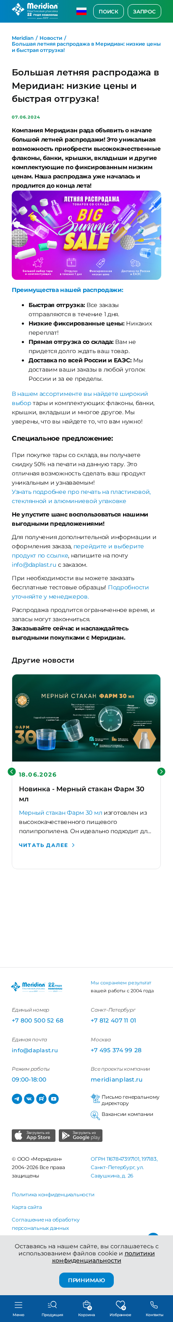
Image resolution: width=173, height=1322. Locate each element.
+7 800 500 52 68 (37, 1020)
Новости (50, 38)
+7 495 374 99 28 (116, 1050)
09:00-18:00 (29, 1079)
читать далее (43, 845)
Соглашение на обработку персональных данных (45, 1223)
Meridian (23, 38)
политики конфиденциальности (103, 1257)
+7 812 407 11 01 (113, 1020)
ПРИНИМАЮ (86, 1280)
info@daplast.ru (34, 564)
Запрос (144, 11)
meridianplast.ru (116, 1079)
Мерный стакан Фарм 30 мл (60, 812)
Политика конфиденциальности (53, 1194)
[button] (11, 771)
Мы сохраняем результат (121, 983)
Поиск (108, 11)
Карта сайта (27, 1207)
